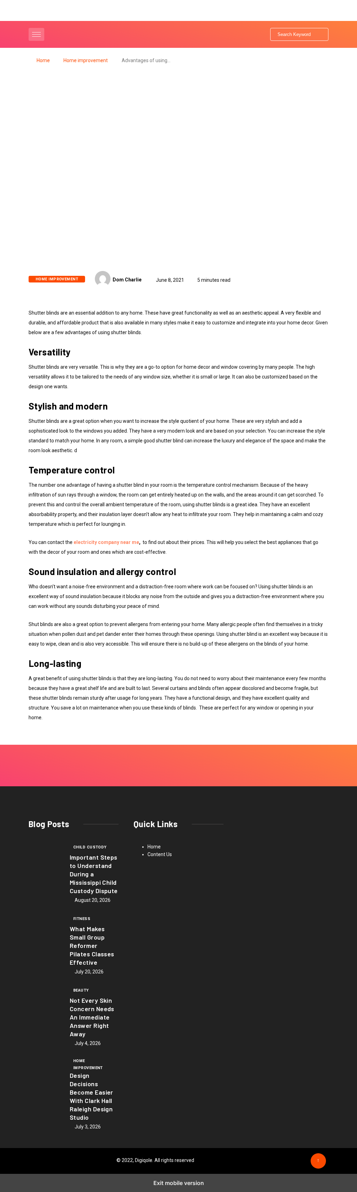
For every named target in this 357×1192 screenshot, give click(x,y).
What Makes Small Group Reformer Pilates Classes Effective (92, 945)
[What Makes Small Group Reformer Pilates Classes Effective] (46, 930)
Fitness (81, 919)
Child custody (90, 847)
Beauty (81, 990)
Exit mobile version (178, 1182)
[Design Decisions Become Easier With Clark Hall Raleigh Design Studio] (46, 1073)
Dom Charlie (127, 279)
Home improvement (85, 60)
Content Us (159, 854)
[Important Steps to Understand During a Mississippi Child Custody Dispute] (46, 858)
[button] (37, 34)
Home (43, 60)
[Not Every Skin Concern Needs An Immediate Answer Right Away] (46, 1001)
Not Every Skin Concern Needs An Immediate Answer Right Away (92, 1017)
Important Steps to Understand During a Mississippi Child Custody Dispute (94, 874)
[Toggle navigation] (36, 34)
